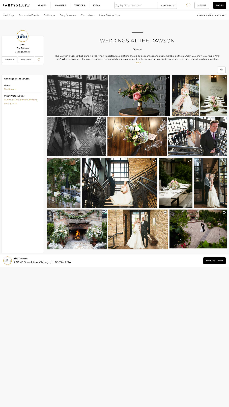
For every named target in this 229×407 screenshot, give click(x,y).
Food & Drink (10, 103)
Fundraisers (88, 15)
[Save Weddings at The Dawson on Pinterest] (221, 70)
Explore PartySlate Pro (211, 15)
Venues (42, 5)
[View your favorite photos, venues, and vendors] (188, 5)
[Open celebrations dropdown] (120, 15)
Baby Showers (68, 15)
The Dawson (23, 48)
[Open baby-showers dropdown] (76, 15)
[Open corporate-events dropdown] (39, 15)
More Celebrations (109, 15)
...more (137, 62)
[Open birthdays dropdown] (55, 15)
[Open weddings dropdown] (14, 15)
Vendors (79, 5)
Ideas (96, 5)
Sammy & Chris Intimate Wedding (20, 99)
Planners (60, 5)
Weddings (8, 15)
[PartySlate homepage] (16, 5)
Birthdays (49, 15)
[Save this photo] (104, 78)
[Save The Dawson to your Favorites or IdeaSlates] (39, 59)
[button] (188, 5)
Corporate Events (29, 15)
